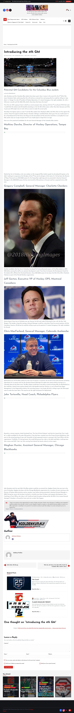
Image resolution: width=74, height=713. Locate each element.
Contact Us (27, 22)
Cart (44, 22)
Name (5, 654)
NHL (14, 55)
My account (35, 22)
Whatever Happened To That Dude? (16, 22)
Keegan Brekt (36, 598)
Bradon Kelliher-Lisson (45, 694)
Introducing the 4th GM (12, 44)
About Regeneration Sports (14, 19)
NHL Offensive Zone (34, 19)
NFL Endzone (24, 19)
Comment (6, 643)
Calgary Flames (43, 598)
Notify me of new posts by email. (48, 663)
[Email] (13, 539)
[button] (68, 674)
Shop (40, 22)
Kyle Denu (8, 694)
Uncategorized (51, 598)
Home (5, 44)
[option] (11, 686)
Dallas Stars (9, 687)
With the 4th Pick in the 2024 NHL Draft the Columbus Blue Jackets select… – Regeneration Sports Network (42, 628)
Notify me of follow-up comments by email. (15, 663)
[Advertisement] (37, 35)
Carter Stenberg (27, 694)
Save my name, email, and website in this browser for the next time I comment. (23, 660)
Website (50, 654)
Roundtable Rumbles (61, 685)
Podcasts (43, 19)
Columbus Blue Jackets (19, 55)
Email (27, 654)
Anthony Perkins (9, 55)
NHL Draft (57, 598)
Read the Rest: (36, 589)
